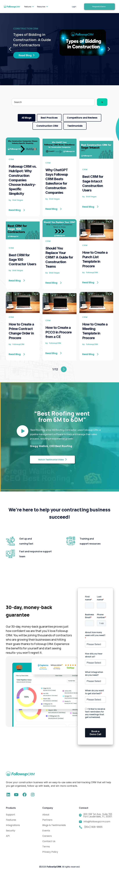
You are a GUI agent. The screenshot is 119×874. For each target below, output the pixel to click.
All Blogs (26, 117)
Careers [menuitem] (47, 836)
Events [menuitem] (46, 830)
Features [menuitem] (27, 6)
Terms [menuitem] (46, 846)
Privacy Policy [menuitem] (50, 852)
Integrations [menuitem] (13, 825)
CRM (11, 159)
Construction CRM (47, 125)
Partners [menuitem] (47, 819)
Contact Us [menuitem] (48, 841)
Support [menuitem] (10, 814)
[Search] (102, 102)
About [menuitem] (45, 814)
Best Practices (49, 117)
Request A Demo (99, 6)
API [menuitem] (8, 836)
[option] (59, 42)
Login (74, 6)
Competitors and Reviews (82, 117)
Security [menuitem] (10, 830)
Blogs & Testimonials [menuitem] (54, 825)
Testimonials (75, 125)
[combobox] (53, 102)
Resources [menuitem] (41, 6)
